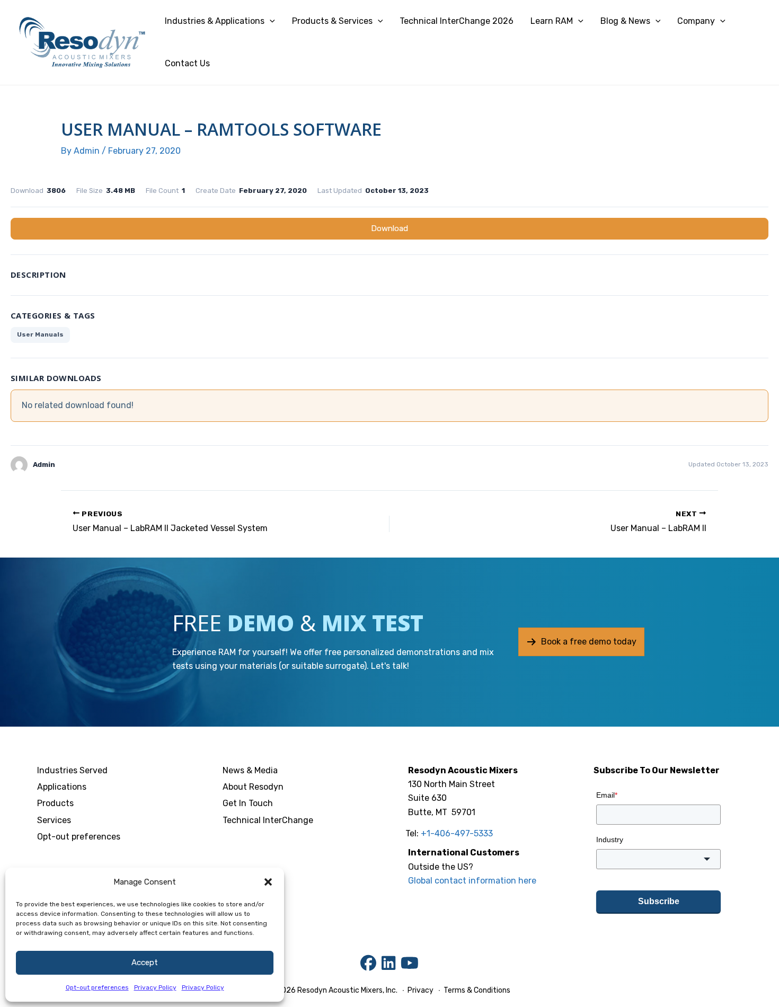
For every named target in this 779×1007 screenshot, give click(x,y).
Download (389, 228)
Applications (61, 787)
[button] (268, 882)
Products (55, 803)
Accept (144, 962)
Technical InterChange (268, 820)
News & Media (250, 770)
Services (54, 820)
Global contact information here (472, 881)
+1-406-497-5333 (457, 833)
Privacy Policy (155, 987)
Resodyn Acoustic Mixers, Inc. (347, 990)
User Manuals (40, 334)
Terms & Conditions (476, 990)
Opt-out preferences (97, 987)
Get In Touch (248, 803)
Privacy (420, 990)
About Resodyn (253, 787)
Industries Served (72, 770)
